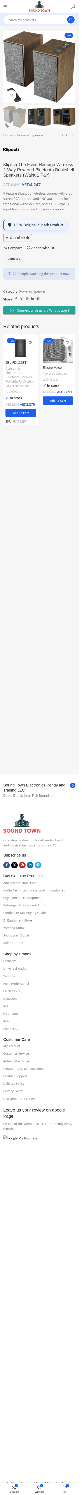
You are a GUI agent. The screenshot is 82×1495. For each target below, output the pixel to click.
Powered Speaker (30, 442)
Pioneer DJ (10, 1029)
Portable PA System (19, 688)
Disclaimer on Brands (19, 1099)
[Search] (71, 20)
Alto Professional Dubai (20, 883)
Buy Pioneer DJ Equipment (22, 898)
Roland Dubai (13, 943)
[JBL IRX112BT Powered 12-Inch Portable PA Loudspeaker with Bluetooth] (20, 654)
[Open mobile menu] (5, 6)
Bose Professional (16, 984)
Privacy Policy (13, 1091)
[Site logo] (39, 6)
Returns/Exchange (16, 1061)
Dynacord (10, 998)
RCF (6, 1006)
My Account (11, 1046)
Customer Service (16, 1053)
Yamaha (9, 976)
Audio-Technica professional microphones (34, 890)
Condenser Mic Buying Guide (24, 913)
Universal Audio (14, 968)
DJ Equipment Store (17, 920)
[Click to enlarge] (11, 95)
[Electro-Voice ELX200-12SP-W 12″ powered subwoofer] (58, 657)
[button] (20, 720)
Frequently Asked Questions (23, 1069)
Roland (8, 1021)
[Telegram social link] (38, 606)
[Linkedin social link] (32, 606)
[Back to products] (67, 442)
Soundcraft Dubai (16, 935)
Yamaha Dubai (14, 928)
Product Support (15, 1076)
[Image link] (21, 823)
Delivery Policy (13, 1083)
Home (7, 442)
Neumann (10, 1013)
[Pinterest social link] (27, 606)
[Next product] (72, 442)
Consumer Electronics (13, 677)
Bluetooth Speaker (18, 684)
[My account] (73, 6)
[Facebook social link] (16, 606)
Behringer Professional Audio (24, 905)
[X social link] (21, 606)
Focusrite (10, 961)
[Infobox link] (39, 788)
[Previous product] (62, 442)
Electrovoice (12, 991)
